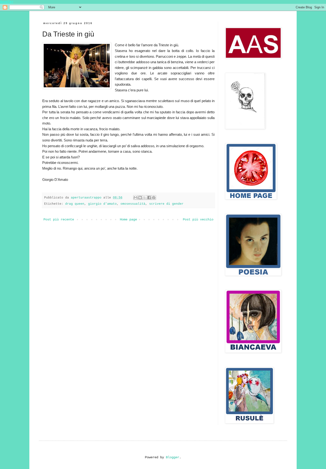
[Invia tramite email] (135, 197)
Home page (128, 219)
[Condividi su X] (144, 197)
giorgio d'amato (102, 204)
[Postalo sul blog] (140, 197)
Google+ (6, 2)
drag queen (74, 204)
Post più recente (58, 219)
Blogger (172, 457)
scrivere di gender (166, 204)
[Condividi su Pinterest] (153, 197)
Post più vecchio (198, 219)
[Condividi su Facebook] (149, 197)
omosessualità (133, 204)
